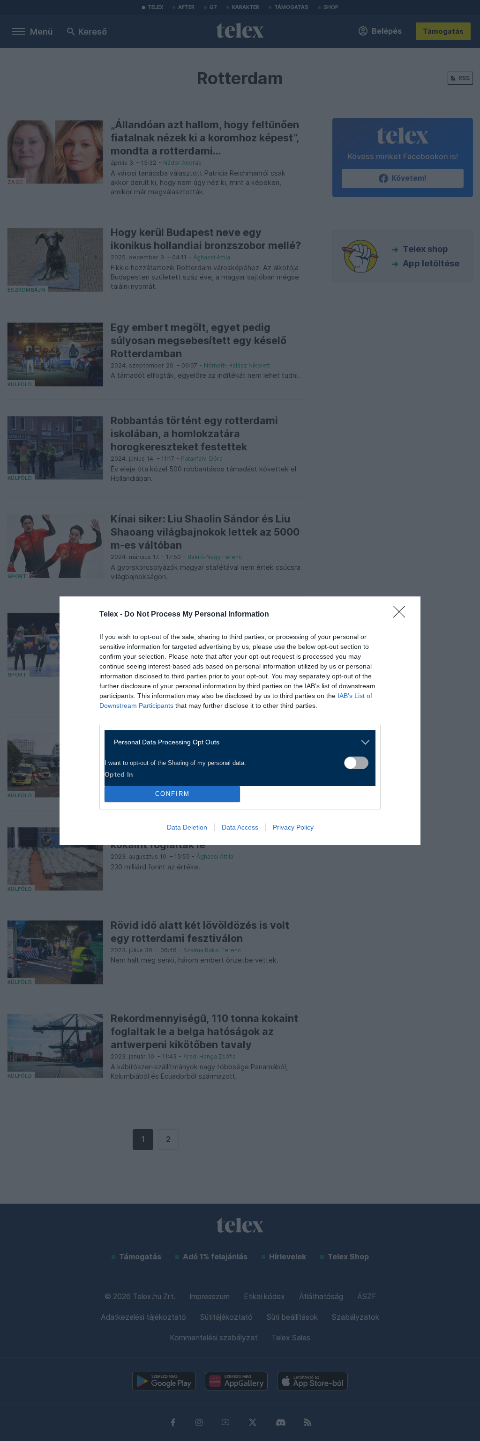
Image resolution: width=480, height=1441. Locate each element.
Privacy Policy (293, 827)
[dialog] (240, 720)
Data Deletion (187, 827)
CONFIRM (172, 793)
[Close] (402, 615)
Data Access (240, 827)
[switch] (356, 763)
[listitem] (236, 742)
